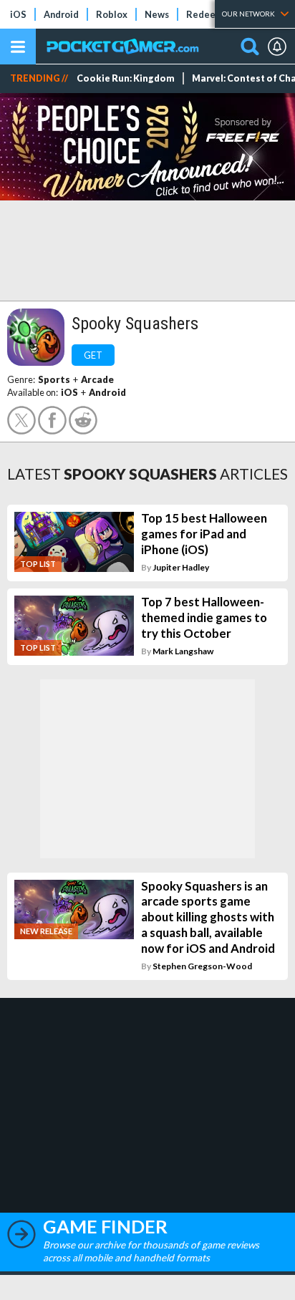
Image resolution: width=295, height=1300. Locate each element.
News (157, 14)
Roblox (111, 14)
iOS (18, 14)
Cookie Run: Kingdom (126, 78)
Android (61, 14)
